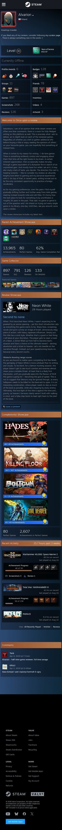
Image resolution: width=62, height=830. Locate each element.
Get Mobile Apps (15, 821)
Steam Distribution (14, 749)
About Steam (11, 735)
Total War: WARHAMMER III (36, 587)
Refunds (9, 785)
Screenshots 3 (15, 576)
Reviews (56, 627)
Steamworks (11, 745)
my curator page (52, 35)
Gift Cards (10, 754)
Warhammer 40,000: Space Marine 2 (40, 554)
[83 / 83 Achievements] (26, 520)
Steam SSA (10, 740)
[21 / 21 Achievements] (25, 493)
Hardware (32, 745)
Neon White (41, 305)
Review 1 (31, 576)
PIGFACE (27, 614)
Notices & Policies (13, 776)
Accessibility (11, 771)
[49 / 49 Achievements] (25, 441)
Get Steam (32, 766)
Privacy (9, 766)
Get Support (33, 776)
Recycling (32, 749)
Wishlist (47, 627)
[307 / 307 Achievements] (26, 467)
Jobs (30, 740)
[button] (14, 50)
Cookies (9, 781)
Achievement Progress (18, 565)
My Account (33, 781)
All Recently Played (32, 627)
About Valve (33, 735)
